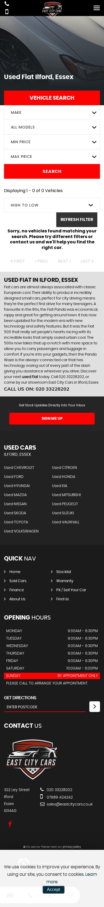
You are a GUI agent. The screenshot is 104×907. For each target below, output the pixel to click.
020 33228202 (59, 790)
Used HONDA (63, 477)
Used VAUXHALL (65, 522)
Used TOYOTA (16, 522)
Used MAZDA (15, 495)
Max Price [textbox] (21, 156)
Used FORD (13, 477)
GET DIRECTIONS (20, 698)
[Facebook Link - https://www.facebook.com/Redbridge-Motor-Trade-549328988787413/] (10, 824)
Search (52, 171)
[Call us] (6, 4)
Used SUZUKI (63, 513)
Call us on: (36, 389)
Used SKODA (15, 513)
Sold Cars (17, 581)
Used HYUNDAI (17, 486)
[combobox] (52, 112)
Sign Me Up (52, 419)
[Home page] (52, 10)
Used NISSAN (15, 504)
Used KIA (59, 486)
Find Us (62, 599)
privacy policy (72, 847)
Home (15, 572)
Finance (16, 590)
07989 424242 (59, 797)
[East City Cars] (31, 779)
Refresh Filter (77, 219)
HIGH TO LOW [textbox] (25, 205)
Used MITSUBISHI (66, 495)
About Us (17, 599)
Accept (53, 889)
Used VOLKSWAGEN (21, 531)
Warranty (64, 581)
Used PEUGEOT (65, 504)
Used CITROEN (64, 468)
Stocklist (63, 572)
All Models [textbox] (23, 127)
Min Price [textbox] (21, 142)
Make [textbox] (16, 112)
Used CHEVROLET (19, 468)
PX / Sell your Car (71, 590)
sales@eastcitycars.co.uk (69, 804)
